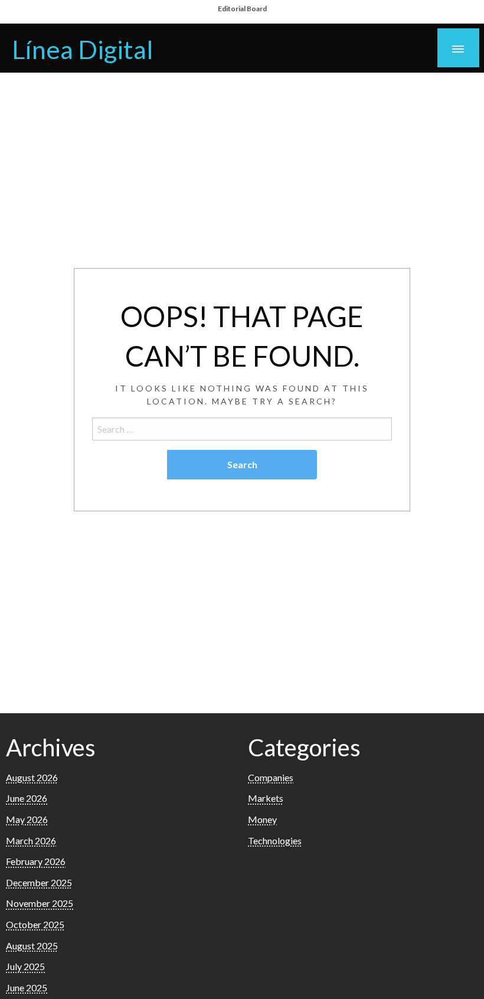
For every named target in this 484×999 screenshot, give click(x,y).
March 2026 (31, 840)
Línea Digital (82, 49)
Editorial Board (242, 8)
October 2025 (35, 924)
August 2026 (32, 777)
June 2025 (26, 987)
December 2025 (39, 882)
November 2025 (39, 903)
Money (262, 819)
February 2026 (36, 861)
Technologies (275, 840)
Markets (265, 798)
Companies (270, 777)
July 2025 (25, 966)
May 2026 (27, 819)
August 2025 (32, 945)
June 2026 (26, 798)
